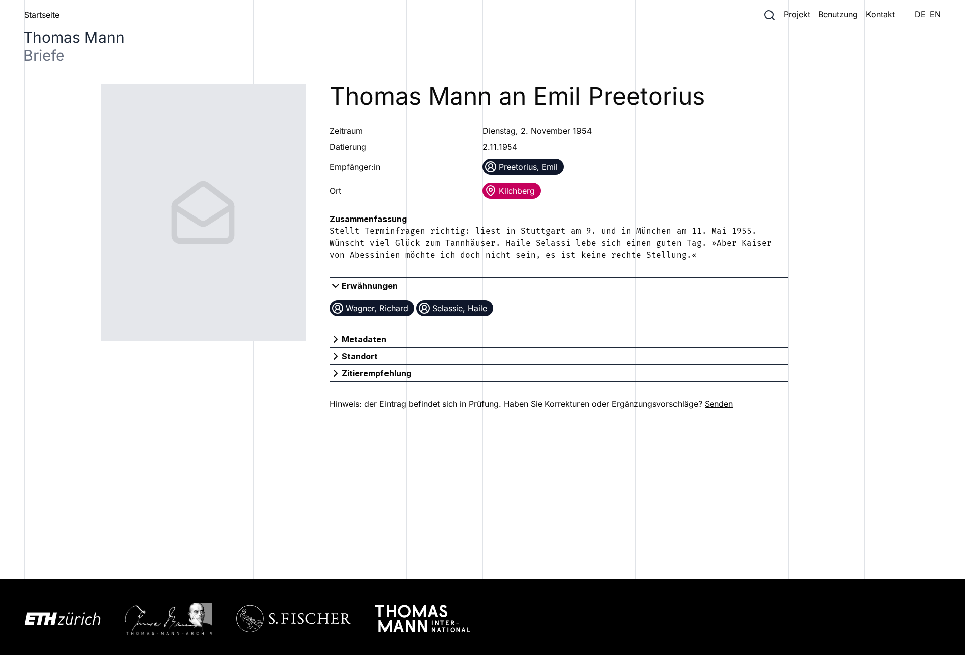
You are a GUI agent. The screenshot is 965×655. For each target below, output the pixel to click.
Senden (719, 404)
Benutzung (838, 14)
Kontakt (880, 14)
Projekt (797, 14)
